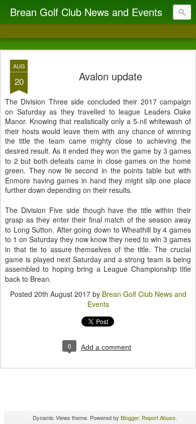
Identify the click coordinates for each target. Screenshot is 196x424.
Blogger (130, 417)
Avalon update (110, 76)
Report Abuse (158, 417)
